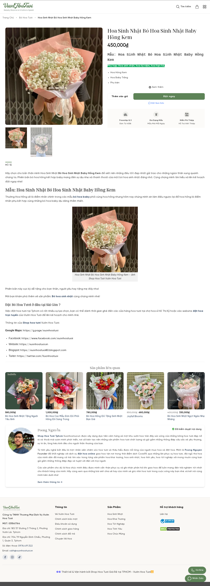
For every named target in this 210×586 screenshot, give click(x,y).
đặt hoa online (86, 454)
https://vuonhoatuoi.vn (34, 344)
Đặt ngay (169, 96)
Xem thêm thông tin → (50, 482)
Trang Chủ (8, 18)
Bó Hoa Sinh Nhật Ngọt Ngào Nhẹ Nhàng (186, 418)
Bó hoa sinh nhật (62, 296)
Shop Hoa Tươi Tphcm (50, 436)
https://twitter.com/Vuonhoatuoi (38, 356)
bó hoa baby (81, 196)
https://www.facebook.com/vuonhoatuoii (47, 338)
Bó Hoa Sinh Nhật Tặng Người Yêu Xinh (21, 418)
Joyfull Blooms (135, 416)
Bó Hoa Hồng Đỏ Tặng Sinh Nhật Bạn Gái (104, 418)
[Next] (96, 76)
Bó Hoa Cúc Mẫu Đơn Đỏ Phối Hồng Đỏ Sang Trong (62, 418)
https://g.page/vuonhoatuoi (41, 330)
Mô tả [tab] (8, 165)
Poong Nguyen (193, 450)
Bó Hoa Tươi (25, 18)
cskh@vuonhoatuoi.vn (21, 551)
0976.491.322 (25, 546)
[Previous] (11, 76)
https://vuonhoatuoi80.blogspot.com (43, 350)
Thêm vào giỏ (120, 96)
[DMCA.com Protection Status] (170, 528)
